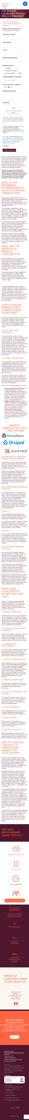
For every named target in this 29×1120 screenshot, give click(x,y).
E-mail (5, 50)
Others (20, 73)
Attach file (6, 102)
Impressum (6, 146)
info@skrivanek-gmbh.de (16, 854)
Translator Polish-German (13, 1100)
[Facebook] (10, 1107)
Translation (8, 68)
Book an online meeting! (14, 900)
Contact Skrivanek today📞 (11, 30)
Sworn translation (10, 73)
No (11, 87)
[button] (7, 6)
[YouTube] (18, 1107)
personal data (6, 131)
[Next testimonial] (25, 996)
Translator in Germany (12, 1097)
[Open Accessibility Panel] (25, 3)
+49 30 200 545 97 (15, 869)
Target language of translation (12, 76)
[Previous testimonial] (5, 996)
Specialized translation (11, 70)
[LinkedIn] (12, 1107)
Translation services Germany (14, 1087)
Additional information (9, 91)
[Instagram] (16, 1107)
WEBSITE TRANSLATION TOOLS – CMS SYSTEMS (14, 428)
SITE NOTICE (9, 1093)
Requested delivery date (10, 57)
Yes (6, 87)
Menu (2, 6)
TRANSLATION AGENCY (10, 749)
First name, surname (9, 34)
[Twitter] (14, 1107)
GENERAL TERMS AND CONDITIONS (12, 1089)
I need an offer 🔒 (9, 150)
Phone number (7, 42)
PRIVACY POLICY (11, 1095)
